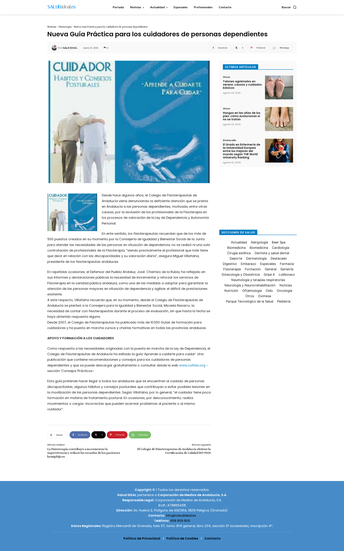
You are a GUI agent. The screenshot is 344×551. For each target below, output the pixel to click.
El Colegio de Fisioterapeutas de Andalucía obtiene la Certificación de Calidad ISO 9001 (174, 451)
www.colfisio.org (192, 365)
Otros (226, 77)
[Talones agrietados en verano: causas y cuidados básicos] (279, 87)
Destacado (229, 140)
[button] (289, 7)
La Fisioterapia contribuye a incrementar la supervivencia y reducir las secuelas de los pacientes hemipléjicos (83, 452)
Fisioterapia (65, 26)
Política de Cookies (182, 538)
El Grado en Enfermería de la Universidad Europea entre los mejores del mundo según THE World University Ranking (241, 151)
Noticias (51, 26)
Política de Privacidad (141, 538)
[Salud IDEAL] (55, 47)
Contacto (212, 538)
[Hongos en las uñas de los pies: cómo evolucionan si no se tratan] (279, 119)
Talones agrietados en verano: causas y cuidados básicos (242, 84)
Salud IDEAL (70, 47)
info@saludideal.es (181, 515)
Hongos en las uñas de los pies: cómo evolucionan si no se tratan (241, 116)
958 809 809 (180, 520)
